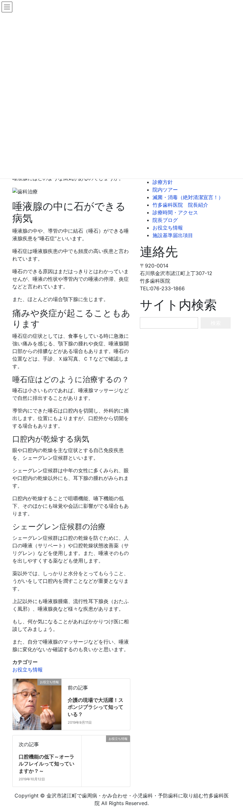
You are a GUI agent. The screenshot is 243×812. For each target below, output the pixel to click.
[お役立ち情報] (60, 702)
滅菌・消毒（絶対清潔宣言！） (188, 197)
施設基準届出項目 (173, 235)
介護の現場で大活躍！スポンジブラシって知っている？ (95, 707)
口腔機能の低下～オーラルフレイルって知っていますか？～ (46, 763)
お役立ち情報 (27, 669)
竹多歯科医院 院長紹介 (180, 205)
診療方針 (163, 182)
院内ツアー (165, 189)
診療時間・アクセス (175, 212)
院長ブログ (165, 220)
